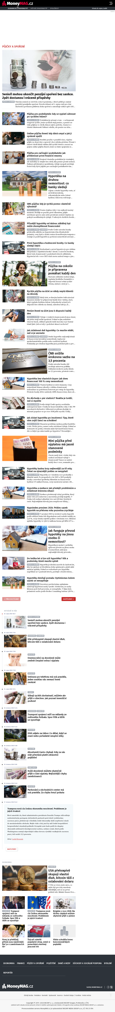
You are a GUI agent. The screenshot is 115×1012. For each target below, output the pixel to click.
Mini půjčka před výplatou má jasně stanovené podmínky (61, 446)
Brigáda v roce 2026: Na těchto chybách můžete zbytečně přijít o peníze (64, 913)
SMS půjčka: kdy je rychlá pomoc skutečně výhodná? (49, 205)
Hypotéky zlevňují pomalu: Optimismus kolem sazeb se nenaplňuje (51, 579)
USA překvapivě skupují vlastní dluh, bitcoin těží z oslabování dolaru (46, 640)
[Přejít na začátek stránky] (111, 995)
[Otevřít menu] (111, 3)
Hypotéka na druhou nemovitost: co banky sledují (58, 181)
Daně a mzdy (64, 963)
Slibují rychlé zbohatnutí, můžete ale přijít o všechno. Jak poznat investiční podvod (47, 698)
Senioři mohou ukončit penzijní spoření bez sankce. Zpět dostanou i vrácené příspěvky (37, 96)
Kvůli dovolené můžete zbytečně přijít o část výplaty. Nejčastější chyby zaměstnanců (47, 774)
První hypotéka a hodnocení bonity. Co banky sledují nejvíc (50, 244)
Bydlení (108, 963)
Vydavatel (52, 995)
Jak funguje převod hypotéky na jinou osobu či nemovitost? (61, 536)
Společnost (54, 8)
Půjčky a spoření (35, 963)
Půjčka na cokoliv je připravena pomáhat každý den (62, 269)
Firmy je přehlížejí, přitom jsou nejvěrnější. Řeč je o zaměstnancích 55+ (13, 943)
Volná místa (86, 995)
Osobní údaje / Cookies (72, 995)
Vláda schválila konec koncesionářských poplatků (63, 942)
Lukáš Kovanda (17, 839)
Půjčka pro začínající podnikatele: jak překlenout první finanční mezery (46, 154)
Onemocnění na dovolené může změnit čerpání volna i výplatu (44, 659)
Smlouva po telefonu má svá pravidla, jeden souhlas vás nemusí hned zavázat (47, 679)
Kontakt (45, 995)
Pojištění (51, 963)
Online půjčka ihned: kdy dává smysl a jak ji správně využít (49, 135)
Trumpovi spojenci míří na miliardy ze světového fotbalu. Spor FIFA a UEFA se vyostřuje (47, 717)
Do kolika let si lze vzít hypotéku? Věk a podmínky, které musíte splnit (47, 559)
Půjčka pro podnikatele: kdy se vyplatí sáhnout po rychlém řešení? (51, 115)
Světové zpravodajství (38, 8)
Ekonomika (7, 862)
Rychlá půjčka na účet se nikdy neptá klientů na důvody (50, 292)
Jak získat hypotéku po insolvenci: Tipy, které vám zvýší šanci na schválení (50, 419)
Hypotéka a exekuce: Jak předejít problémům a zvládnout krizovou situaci (51, 489)
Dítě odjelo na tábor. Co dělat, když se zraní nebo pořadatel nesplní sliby (47, 734)
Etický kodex (28, 995)
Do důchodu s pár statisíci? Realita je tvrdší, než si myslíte (49, 399)
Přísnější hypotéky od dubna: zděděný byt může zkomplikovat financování (49, 224)
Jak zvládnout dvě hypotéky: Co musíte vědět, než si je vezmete (50, 331)
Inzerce (60, 995)
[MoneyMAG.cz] (17, 3)
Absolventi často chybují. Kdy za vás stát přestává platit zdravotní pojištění (46, 755)
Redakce (37, 995)
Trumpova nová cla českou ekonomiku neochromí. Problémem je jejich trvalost (39, 914)
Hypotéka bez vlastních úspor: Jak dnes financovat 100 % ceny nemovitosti (47, 380)
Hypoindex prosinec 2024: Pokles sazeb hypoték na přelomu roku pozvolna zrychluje (50, 509)
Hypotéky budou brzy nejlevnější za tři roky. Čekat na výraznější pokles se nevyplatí (49, 470)
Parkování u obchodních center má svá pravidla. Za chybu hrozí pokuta (46, 791)
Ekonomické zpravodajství (18, 8)
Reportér (7, 973)
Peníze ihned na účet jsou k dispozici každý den (49, 312)
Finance (21, 963)
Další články (67, 599)
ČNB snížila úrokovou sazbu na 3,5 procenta (61, 357)
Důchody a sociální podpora (87, 963)
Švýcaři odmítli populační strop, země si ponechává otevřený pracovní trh (39, 943)
